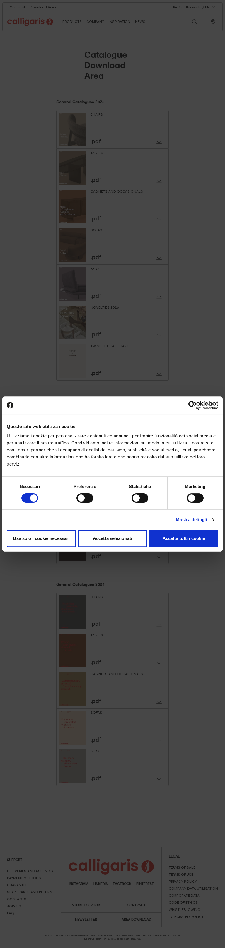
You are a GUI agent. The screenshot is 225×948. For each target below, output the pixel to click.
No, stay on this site (150, 500)
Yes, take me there (75, 500)
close (178, 448)
